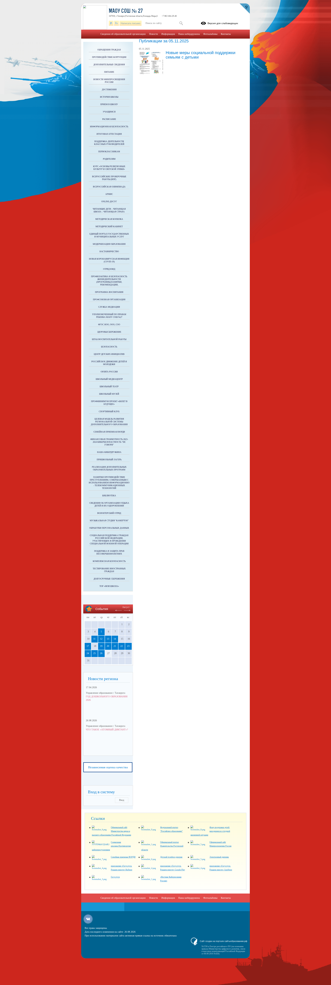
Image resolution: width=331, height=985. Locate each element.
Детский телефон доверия (171, 857)
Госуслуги (115, 877)
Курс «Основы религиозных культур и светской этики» (109, 167)
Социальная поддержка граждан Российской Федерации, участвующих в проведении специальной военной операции (109, 539)
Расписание (109, 119)
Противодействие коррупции (109, 57)
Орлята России (109, 372)
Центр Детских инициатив (109, 354)
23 (128, 646)
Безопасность (109, 347)
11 (94, 639)
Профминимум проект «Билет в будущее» (109, 402)
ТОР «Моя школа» (109, 586)
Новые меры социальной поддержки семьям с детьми (200, 54)
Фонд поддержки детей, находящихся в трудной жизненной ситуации (210, 831)
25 (94, 653)
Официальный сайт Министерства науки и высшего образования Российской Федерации (111, 831)
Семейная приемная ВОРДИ (109, 432)
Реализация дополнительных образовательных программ (109, 468)
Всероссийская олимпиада (109, 187)
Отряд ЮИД (109, 269)
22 (121, 646)
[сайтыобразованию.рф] (244, 8)
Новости (153, 34)
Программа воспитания (109, 292)
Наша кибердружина (109, 452)
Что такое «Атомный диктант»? (107, 729)
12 (101, 639)
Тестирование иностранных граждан (109, 570)
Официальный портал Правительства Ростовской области (162, 846)
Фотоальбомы (210, 34)
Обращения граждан (109, 50)
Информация (168, 34)
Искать (181, 23)
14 (115, 639)
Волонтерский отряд (109, 513)
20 (108, 646)
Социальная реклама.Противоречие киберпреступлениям (111, 846)
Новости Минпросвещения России (109, 80)
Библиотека (109, 495)
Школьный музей (109, 394)
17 (88, 646)
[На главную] (111, 23)
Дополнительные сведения (109, 64)
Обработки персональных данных (109, 528)
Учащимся (109, 112)
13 (108, 639)
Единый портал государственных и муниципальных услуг (109, 235)
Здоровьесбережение (109, 332)
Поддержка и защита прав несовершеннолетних (109, 552)
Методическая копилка (109, 219)
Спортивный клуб (109, 411)
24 (88, 653)
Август (125, 607)
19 (101, 646)
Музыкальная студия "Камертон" (109, 520)
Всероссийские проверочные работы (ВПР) (109, 178)
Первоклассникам (109, 151)
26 (101, 653)
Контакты (226, 34)
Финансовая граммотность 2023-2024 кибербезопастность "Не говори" (109, 442)
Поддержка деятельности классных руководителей (109, 142)
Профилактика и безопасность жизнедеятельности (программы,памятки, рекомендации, (109, 280)
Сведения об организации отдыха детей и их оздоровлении (109, 504)
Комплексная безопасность (109, 561)
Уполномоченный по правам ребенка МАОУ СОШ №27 (109, 315)
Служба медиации (109, 307)
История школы (109, 97)
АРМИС (109, 194)
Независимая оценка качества (108, 767)
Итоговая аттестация (109, 134)
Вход (121, 800)
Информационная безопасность (109, 126)
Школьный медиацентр (109, 379)
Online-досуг (109, 201)
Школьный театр (109, 386)
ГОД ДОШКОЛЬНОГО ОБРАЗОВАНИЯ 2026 (106, 698)
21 (115, 646)
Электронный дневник (219, 857)
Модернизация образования (109, 244)
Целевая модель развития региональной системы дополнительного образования (109, 422)
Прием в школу (109, 104)
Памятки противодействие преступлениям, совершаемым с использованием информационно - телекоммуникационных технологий (109, 482)
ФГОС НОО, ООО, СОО (109, 324)
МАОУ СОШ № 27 (126, 11)
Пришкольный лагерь (109, 459)
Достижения (109, 89)
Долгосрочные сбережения (109, 579)
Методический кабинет (109, 226)
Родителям (109, 159)
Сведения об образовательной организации (123, 34)
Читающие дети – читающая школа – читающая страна (109, 210)
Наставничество (109, 251)
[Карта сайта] (116, 23)
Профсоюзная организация (109, 299)
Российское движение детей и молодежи (109, 363)
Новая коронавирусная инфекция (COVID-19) (109, 260)
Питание (109, 72)
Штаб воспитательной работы (109, 339)
